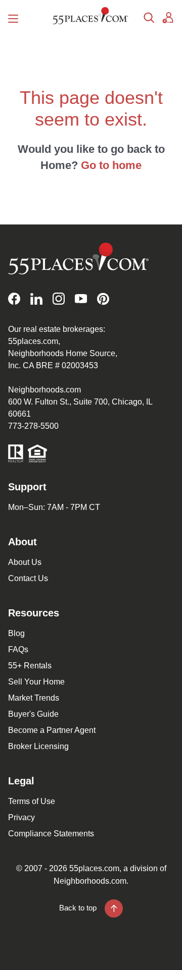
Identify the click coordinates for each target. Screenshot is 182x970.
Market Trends (33, 698)
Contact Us (28, 578)
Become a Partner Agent (52, 730)
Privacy (21, 817)
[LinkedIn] (36, 299)
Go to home (111, 165)
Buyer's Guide (33, 714)
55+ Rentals (30, 665)
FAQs (18, 649)
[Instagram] (59, 299)
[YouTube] (81, 299)
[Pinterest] (103, 299)
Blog (16, 633)
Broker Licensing (38, 746)
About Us (24, 562)
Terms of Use (31, 801)
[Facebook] (14, 299)
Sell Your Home (36, 681)
